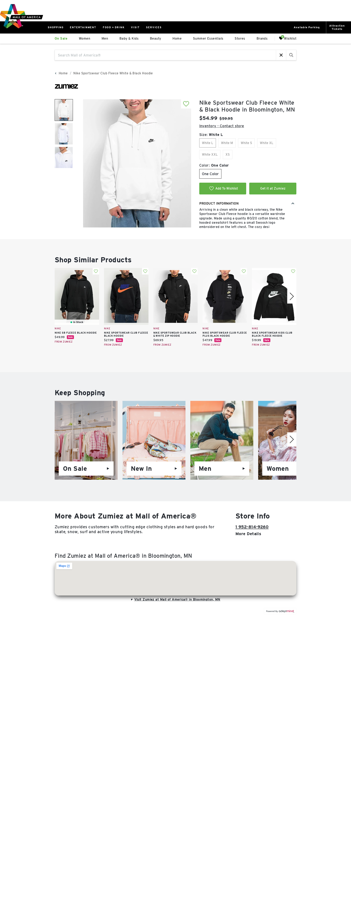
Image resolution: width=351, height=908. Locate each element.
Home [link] (177, 38)
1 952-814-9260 (252, 526)
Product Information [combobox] (219, 203)
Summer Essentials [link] (208, 38)
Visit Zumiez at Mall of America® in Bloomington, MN (177, 599)
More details (248, 533)
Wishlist (290, 38)
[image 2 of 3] (64, 134)
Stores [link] (240, 38)
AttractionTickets (337, 27)
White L (207, 143)
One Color (210, 174)
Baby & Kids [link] (129, 38)
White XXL (210, 154)
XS (227, 154)
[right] (291, 296)
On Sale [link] (61, 38)
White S (246, 143)
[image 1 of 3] (64, 110)
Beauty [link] (155, 38)
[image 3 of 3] (64, 157)
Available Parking (307, 27)
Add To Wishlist (226, 188)
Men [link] (105, 38)
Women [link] (84, 38)
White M (227, 143)
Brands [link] (262, 38)
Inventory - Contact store (221, 126)
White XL (266, 143)
